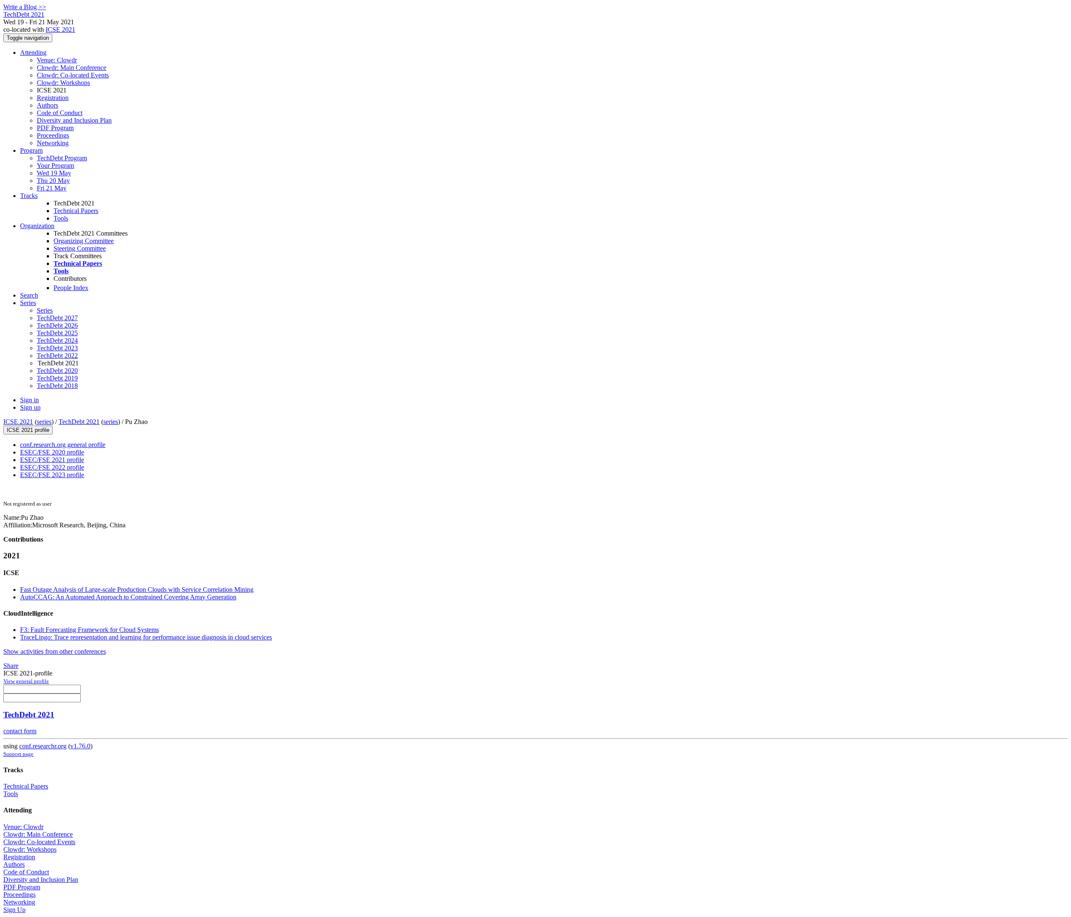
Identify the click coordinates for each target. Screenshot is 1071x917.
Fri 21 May (52, 188)
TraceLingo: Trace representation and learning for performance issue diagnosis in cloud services (146, 637)
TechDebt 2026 (57, 325)
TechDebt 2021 (79, 421)
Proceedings (53, 135)
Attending (33, 52)
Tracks (29, 195)
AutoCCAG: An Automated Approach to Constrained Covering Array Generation (128, 597)
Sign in (29, 399)
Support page (18, 754)
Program (31, 150)
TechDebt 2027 (57, 317)
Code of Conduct (59, 112)
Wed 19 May (54, 173)
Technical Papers (76, 210)
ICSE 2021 (60, 29)
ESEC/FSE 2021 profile (52, 459)
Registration (53, 97)
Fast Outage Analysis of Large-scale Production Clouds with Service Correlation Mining (137, 589)
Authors (47, 105)
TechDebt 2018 (57, 385)
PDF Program (55, 127)
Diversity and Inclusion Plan (74, 120)
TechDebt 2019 (57, 378)
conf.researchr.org (43, 746)
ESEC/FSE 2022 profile (52, 467)
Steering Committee (80, 248)
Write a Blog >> (24, 6)
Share (10, 665)
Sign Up (14, 909)
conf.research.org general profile (62, 444)
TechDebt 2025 (57, 332)
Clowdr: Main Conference (71, 67)
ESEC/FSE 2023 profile (52, 474)
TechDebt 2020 (57, 370)
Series (45, 310)
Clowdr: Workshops (63, 82)
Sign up (30, 407)
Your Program (55, 165)
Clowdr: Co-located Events (73, 75)
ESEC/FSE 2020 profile (52, 452)
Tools (61, 218)
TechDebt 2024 (57, 340)
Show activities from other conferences (54, 651)
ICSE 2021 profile (28, 430)
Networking (53, 142)
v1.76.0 (80, 746)
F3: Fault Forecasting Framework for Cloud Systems (89, 629)
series (44, 421)
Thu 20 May (53, 180)
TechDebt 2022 (57, 355)
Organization (37, 225)
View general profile (26, 681)
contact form (19, 731)
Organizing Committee (84, 240)
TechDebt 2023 (57, 348)
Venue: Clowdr (57, 60)
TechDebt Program (62, 158)
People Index (71, 287)
